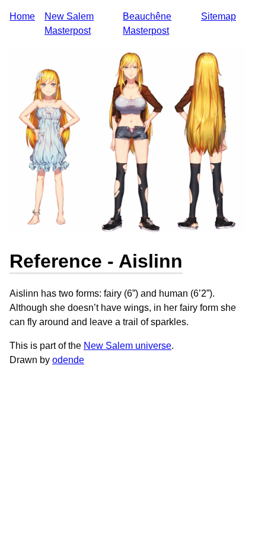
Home (22, 16)
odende (68, 360)
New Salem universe (127, 346)
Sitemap (218, 16)
